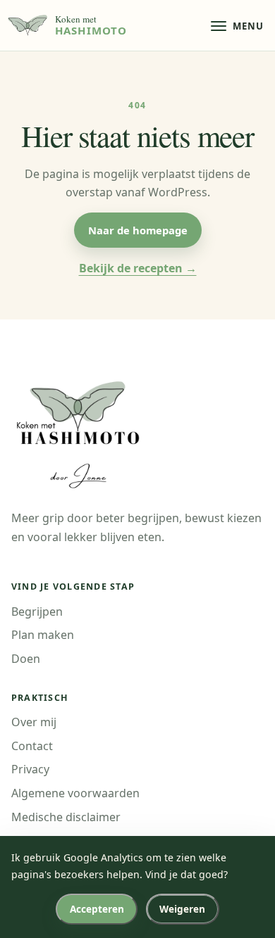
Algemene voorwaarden (75, 793)
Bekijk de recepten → (138, 268)
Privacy (30, 769)
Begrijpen (37, 611)
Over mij (33, 722)
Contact (32, 746)
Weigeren (182, 908)
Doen (25, 658)
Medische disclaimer (66, 817)
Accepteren (97, 908)
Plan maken (42, 634)
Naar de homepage (138, 230)
